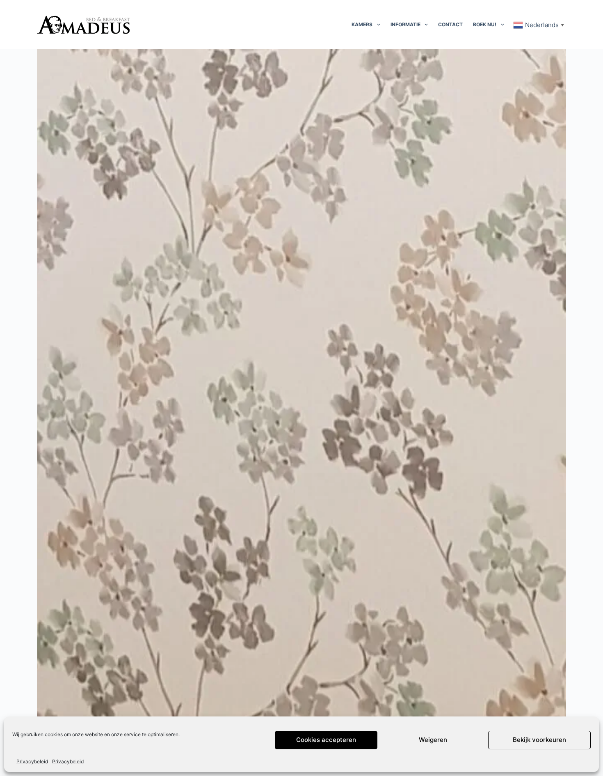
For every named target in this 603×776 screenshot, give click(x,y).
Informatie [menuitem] (405, 24)
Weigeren (433, 740)
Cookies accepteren (326, 740)
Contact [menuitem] (450, 24)
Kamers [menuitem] (362, 24)
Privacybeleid (32, 761)
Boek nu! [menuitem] (484, 24)
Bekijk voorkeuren (539, 740)
